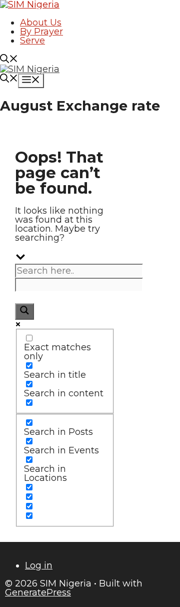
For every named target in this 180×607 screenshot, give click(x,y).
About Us (41, 22)
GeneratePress (38, 592)
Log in (38, 565)
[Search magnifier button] (24, 311)
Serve (32, 40)
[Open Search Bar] (9, 60)
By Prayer (41, 31)
